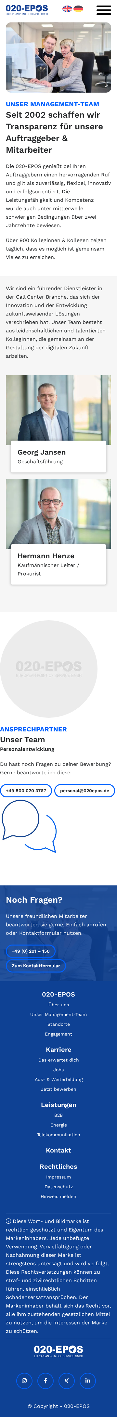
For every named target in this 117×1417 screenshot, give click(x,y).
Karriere (59, 1049)
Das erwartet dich (58, 1060)
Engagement (58, 1034)
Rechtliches (58, 1166)
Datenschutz (59, 1186)
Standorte (58, 1024)
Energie (58, 1124)
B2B (58, 1115)
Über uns (58, 1004)
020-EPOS (58, 994)
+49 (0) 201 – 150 (31, 951)
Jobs (58, 1069)
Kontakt (58, 1150)
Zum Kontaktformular (36, 965)
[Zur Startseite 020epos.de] (27, 13)
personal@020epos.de (84, 790)
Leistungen (58, 1105)
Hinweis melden (58, 1196)
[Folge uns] (24, 1381)
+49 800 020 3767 (26, 790)
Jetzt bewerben (58, 1089)
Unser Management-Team (58, 1014)
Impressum (58, 1176)
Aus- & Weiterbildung (59, 1079)
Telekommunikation (58, 1134)
